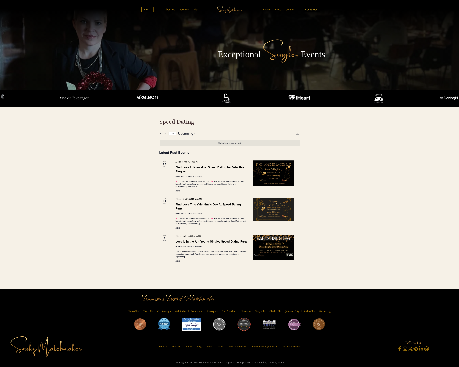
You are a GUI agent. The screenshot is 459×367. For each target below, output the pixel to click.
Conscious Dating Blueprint (264, 346)
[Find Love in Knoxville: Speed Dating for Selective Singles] (273, 173)
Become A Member (291, 346)
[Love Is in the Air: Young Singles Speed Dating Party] (273, 247)
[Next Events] (165, 133)
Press (278, 9)
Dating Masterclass (237, 346)
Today (172, 133)
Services (184, 9)
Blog (195, 9)
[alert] (230, 143)
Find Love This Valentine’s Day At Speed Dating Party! (208, 206)
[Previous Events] (160, 133)
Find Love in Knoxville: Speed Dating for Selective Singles (209, 169)
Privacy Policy (276, 362)
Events (266, 9)
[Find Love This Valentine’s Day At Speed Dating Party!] (273, 209)
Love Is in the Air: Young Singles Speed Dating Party (211, 241)
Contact (290, 9)
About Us (170, 9)
